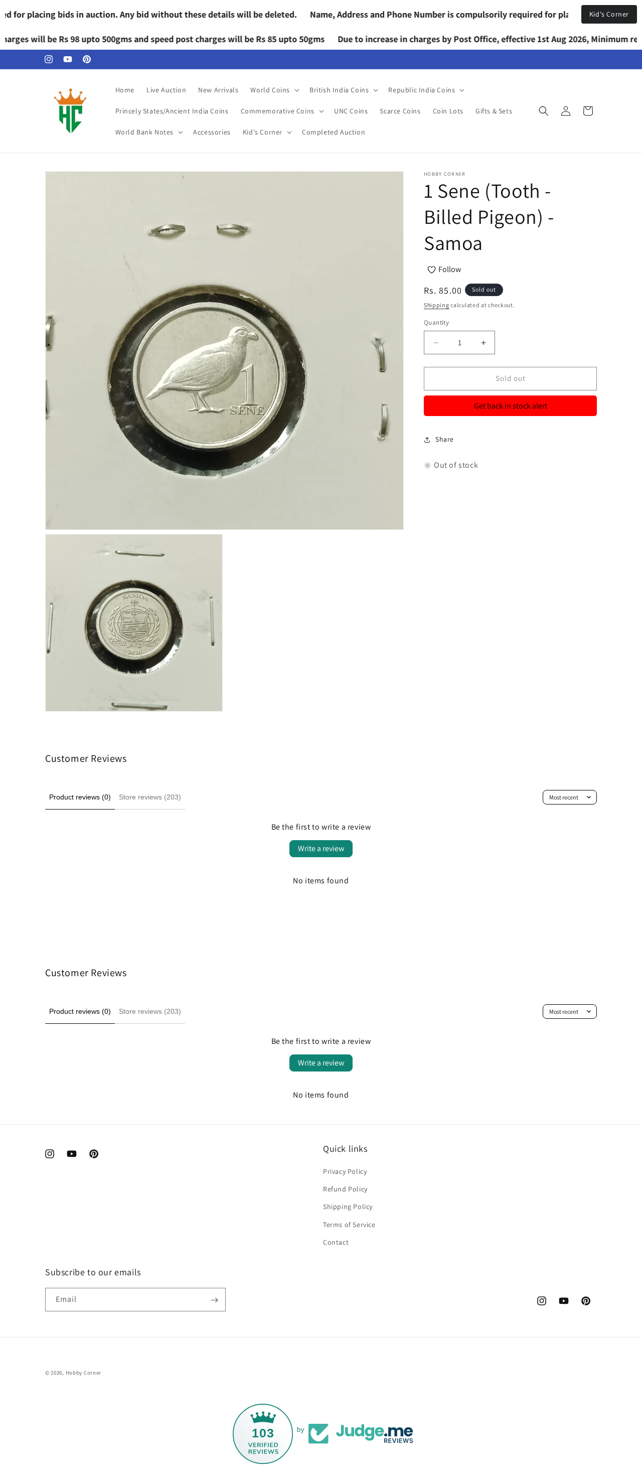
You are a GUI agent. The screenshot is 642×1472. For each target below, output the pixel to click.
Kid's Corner (609, 14)
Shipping (436, 305)
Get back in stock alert (510, 405)
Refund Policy (345, 1188)
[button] (273, 89)
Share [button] (444, 439)
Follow (449, 269)
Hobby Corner (83, 1372)
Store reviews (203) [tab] (150, 797)
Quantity (436, 323)
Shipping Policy (348, 1207)
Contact (336, 1242)
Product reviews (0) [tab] (80, 797)
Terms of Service (349, 1224)
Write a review (321, 848)
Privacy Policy (345, 1171)
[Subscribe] (214, 1300)
